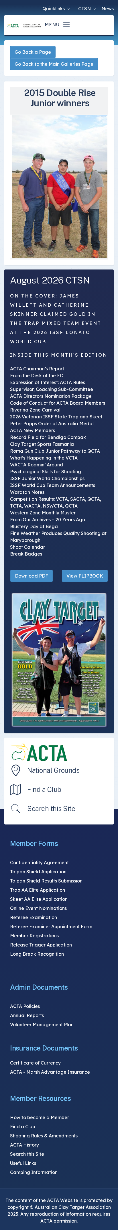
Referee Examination (33, 917)
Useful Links (23, 1163)
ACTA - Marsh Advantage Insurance (50, 1072)
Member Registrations (34, 936)
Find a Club (44, 789)
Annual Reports (27, 1015)
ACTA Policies (25, 1006)
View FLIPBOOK (84, 576)
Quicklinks (54, 8)
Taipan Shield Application (38, 871)
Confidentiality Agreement (39, 862)
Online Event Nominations (38, 908)
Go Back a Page (33, 52)
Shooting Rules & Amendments (44, 1136)
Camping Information (34, 1172)
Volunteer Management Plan (42, 1024)
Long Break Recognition (37, 954)
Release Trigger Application (41, 945)
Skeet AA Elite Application (39, 899)
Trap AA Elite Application (37, 890)
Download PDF (31, 576)
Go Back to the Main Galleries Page (54, 64)
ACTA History (24, 1145)
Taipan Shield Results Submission (46, 881)
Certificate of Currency (35, 1063)
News (107, 8)
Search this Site (51, 808)
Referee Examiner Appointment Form (51, 926)
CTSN (85, 8)
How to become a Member (39, 1117)
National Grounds (53, 770)
